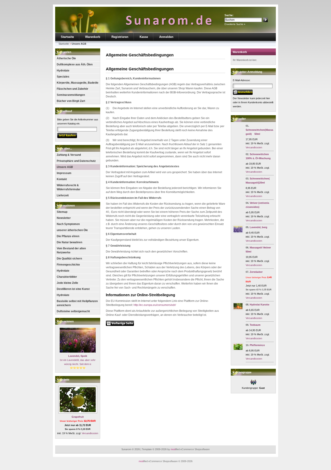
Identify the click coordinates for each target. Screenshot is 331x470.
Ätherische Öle (66, 58)
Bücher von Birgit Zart (71, 101)
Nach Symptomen (68, 224)
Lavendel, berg (258, 227)
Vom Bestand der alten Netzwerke (71, 250)
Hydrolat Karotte (259, 304)
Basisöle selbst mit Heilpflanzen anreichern (77, 303)
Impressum (64, 173)
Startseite (67, 37)
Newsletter (64, 218)
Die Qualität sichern (69, 258)
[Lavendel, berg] (238, 232)
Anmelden (166, 37)
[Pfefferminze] (238, 349)
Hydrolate (63, 70)
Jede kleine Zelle (67, 282)
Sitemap (62, 211)
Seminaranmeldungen (71, 94)
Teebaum (255, 324)
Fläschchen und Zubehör (72, 88)
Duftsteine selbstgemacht (73, 311)
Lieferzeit (63, 195)
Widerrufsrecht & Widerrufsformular (68, 187)
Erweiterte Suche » (234, 24)
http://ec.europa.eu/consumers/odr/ (155, 305)
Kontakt (62, 179)
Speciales (63, 76)
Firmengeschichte (68, 264)
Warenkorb (92, 37)
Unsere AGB (65, 167)
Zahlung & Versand (69, 154)
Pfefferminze (257, 345)
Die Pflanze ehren (68, 236)
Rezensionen (65, 321)
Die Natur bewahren (69, 242)
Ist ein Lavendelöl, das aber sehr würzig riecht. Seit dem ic (77, 360)
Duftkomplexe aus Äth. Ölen (75, 64)
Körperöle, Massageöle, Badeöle (77, 82)
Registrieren (119, 37)
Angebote (63, 379)
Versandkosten (90, 433)
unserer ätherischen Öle (72, 230)
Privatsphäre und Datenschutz (76, 161)
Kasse (144, 37)
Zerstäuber (256, 272)
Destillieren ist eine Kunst (73, 289)
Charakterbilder (67, 276)
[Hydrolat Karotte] (238, 309)
